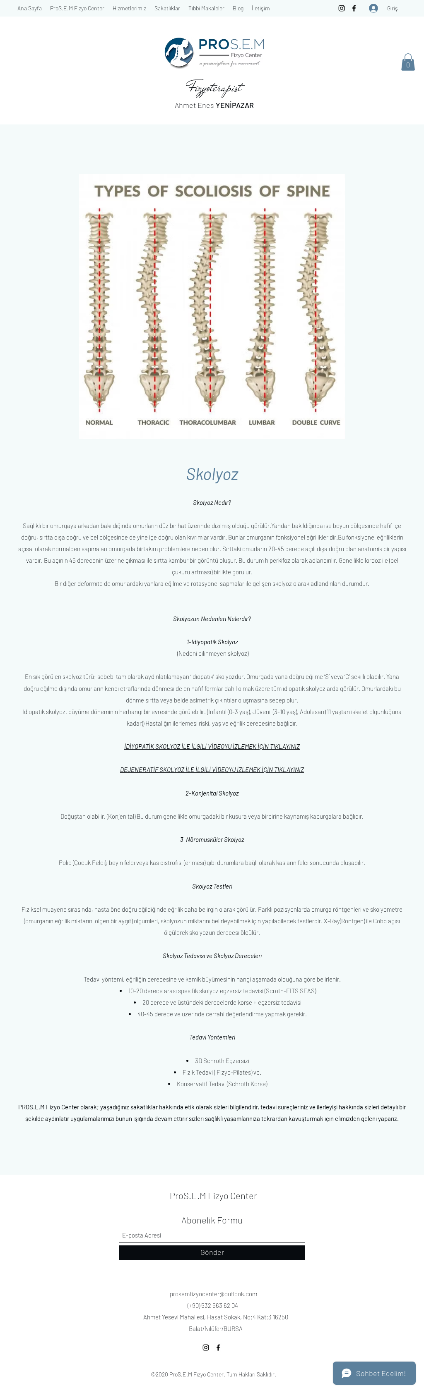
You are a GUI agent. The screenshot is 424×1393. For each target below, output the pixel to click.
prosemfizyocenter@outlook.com (213, 1293)
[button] (77, 8)
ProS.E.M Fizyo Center (213, 1195)
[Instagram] (341, 8)
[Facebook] (354, 8)
